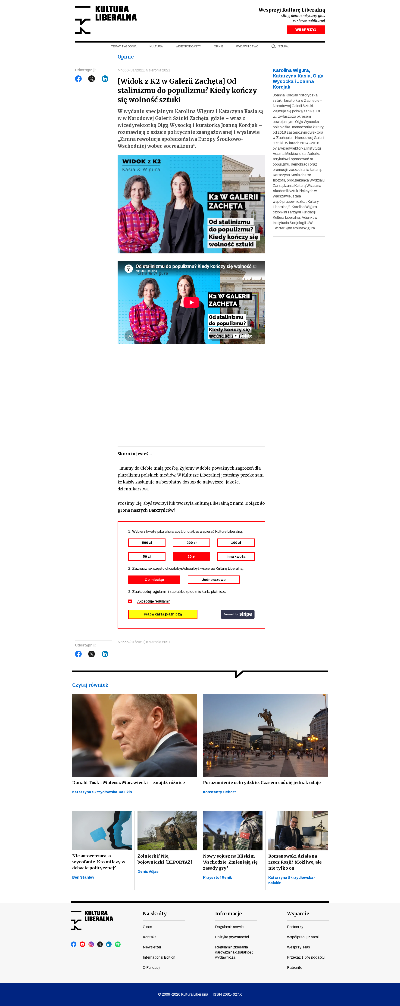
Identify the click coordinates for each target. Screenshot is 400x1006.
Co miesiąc (154, 579)
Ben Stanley (83, 877)
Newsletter (152, 947)
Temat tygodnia (124, 46)
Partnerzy (295, 927)
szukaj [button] (283, 46)
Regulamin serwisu (230, 927)
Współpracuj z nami (303, 937)
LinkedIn (105, 78)
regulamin (162, 601)
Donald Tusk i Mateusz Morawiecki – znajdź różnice (128, 782)
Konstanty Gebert (219, 792)
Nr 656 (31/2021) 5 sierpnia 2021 (144, 70)
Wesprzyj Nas (298, 947)
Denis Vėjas (148, 872)
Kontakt (149, 937)
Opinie (218, 46)
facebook (74, 944)
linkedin (109, 944)
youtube (83, 944)
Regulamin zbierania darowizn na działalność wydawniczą (234, 952)
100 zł (236, 543)
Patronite (294, 967)
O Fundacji (151, 967)
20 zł (191, 556)
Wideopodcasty (188, 46)
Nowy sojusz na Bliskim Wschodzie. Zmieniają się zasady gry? (230, 862)
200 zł (192, 543)
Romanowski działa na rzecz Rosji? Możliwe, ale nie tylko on (295, 862)
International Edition (159, 957)
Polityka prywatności (232, 937)
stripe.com (238, 614)
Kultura (156, 46)
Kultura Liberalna (106, 20)
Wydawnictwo (247, 46)
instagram (91, 944)
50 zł (147, 556)
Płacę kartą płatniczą (163, 614)
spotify (118, 944)
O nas (147, 927)
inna (236, 556)
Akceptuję (153, 601)
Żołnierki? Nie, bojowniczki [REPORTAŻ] (165, 859)
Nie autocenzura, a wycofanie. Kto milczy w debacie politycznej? (98, 862)
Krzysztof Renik (217, 878)
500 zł (147, 543)
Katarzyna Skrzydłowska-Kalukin (102, 792)
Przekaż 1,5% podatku (306, 957)
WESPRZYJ (305, 29)
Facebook (78, 78)
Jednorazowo (214, 579)
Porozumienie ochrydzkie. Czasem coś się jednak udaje (262, 782)
